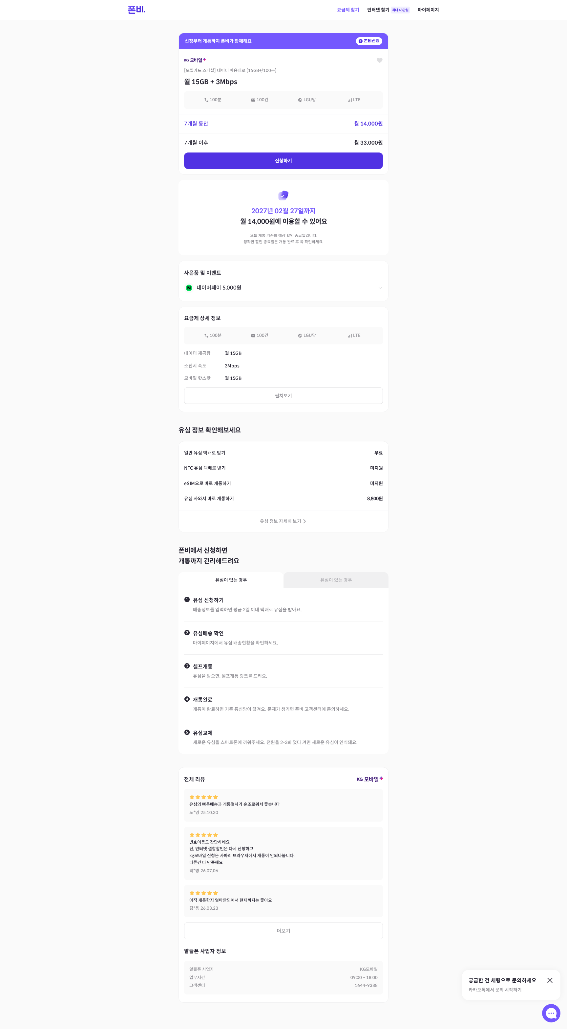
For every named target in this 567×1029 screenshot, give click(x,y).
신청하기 (283, 161)
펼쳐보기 (283, 396)
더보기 (283, 931)
